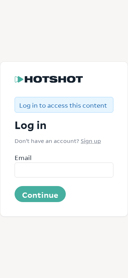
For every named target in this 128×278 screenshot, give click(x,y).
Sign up (91, 140)
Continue (40, 194)
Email (23, 157)
